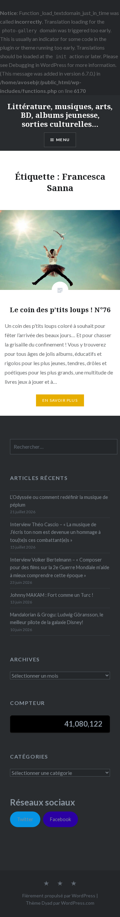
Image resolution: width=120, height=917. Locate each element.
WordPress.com (77, 903)
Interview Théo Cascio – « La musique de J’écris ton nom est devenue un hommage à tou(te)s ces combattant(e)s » (55, 532)
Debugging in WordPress (37, 65)
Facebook (60, 819)
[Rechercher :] (63, 447)
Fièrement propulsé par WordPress (58, 895)
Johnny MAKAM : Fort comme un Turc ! (51, 595)
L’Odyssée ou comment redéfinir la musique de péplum (59, 501)
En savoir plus (60, 400)
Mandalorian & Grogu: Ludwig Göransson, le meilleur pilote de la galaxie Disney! (56, 618)
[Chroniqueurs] (60, 883)
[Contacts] (46, 883)
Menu (63, 139)
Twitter (25, 819)
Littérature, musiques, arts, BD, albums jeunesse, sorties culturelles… (60, 115)
